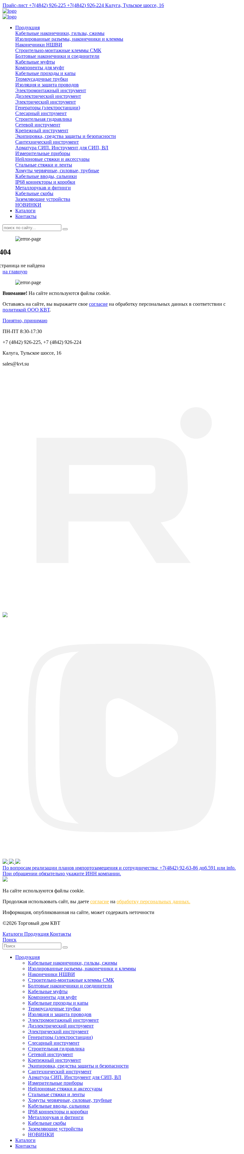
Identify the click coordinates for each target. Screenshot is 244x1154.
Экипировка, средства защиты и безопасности (65, 136)
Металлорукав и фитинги (43, 187)
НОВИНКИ (28, 205)
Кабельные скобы (34, 193)
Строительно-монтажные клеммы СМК (58, 50)
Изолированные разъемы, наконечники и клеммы (69, 39)
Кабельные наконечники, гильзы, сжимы (60, 33)
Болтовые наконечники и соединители (57, 56)
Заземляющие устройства (42, 199)
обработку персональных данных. (153, 901)
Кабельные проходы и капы (45, 73)
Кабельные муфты (35, 62)
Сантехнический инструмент (47, 142)
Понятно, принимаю (25, 320)
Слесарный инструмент (41, 113)
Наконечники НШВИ (38, 44)
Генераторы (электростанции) (47, 107)
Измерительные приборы (42, 153)
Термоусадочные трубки (41, 79)
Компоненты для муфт (39, 67)
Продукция (27, 27)
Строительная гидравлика (43, 119)
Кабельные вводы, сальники (46, 176)
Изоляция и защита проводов (47, 84)
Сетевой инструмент (37, 124)
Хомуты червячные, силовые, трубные (57, 170)
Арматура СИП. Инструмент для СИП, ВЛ (61, 147)
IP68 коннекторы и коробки (45, 182)
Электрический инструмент (45, 102)
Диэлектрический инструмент (48, 96)
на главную (15, 271)
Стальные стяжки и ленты (43, 164)
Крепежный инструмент (41, 130)
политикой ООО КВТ (26, 309)
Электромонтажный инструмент (50, 90)
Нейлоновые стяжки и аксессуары (52, 159)
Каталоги (25, 210)
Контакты (26, 216)
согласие (98, 304)
